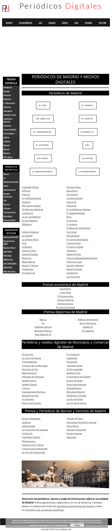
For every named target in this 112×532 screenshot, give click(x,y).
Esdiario (26, 202)
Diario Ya (71, 202)
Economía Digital (65, 307)
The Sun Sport (9, 212)
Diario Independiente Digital (82, 258)
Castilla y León (9, 115)
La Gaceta (27, 235)
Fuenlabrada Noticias (33, 391)
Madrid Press (74, 254)
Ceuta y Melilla (9, 129)
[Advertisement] (56, 51)
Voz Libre (71, 232)
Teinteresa (27, 269)
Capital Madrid (65, 300)
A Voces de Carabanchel (35, 448)
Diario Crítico (29, 250)
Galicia (6, 137)
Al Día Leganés (74, 369)
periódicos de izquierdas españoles (45, 509)
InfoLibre (71, 205)
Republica (72, 190)
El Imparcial (28, 272)
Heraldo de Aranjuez (33, 376)
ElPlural (26, 190)
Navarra (6, 153)
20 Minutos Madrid (32, 209)
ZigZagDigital (74, 388)
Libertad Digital (30, 187)
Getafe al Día (73, 373)
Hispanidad (73, 235)
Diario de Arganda (76, 384)
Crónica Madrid (30, 232)
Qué (24, 243)
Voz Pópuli (72, 194)
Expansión (65, 288)
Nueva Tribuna (30, 265)
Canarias (7, 107)
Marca (6, 174)
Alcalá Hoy (27, 354)
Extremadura (8, 133)
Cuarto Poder (74, 243)
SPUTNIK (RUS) (10, 263)
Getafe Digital (29, 384)
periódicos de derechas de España (75, 506)
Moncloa (26, 258)
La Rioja (6, 141)
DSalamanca (29, 441)
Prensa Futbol (9, 220)
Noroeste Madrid (76, 391)
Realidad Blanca (43, 330)
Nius (69, 216)
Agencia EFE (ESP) (10, 237)
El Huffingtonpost (31, 198)
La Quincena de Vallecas (35, 429)
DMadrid (27, 224)
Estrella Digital (30, 254)
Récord (6, 204)
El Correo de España (77, 239)
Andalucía (7, 87)
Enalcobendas (29, 361)
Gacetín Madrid (75, 265)
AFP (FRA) (7, 252)
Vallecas (26, 422)
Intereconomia (65, 303)
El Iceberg (72, 224)
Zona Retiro (73, 426)
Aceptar (77, 525)
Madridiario (28, 261)
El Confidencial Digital (78, 209)
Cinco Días (65, 292)
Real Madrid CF (43, 334)
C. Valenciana (9, 103)
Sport (5, 186)
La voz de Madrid (31, 216)
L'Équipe (7, 208)
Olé (5, 200)
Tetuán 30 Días (75, 418)
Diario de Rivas (75, 380)
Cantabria (7, 111)
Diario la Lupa (74, 261)
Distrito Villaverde (76, 429)
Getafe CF (88, 326)
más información (61, 525)
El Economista (65, 296)
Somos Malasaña (31, 418)
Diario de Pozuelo (31, 403)
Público (26, 194)
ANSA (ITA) (8, 259)
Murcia (6, 149)
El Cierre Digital (75, 246)
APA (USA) (7, 267)
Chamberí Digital (31, 437)
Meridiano (7, 216)
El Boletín (27, 246)
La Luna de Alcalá (31, 358)
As (4, 178)
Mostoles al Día (30, 395)
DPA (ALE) (7, 256)
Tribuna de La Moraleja (35, 365)
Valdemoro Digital (76, 395)
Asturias (7, 95)
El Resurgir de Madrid (78, 228)
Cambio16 (27, 213)
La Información (75, 198)
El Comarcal (73, 354)
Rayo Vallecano (88, 323)
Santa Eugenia (74, 433)
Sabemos (71, 250)
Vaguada (71, 437)
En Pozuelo (28, 399)
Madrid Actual (74, 269)
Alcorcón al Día (30, 369)
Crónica (26, 388)
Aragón (6, 91)
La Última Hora (30, 239)
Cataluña (7, 125)
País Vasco (7, 157)
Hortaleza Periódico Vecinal (81, 422)
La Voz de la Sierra (76, 403)
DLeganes (72, 361)
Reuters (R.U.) (9, 248)
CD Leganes (88, 330)
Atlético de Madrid (88, 319)
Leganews (72, 358)
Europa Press (74, 187)
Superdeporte (9, 190)
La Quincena (73, 276)
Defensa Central (43, 326)
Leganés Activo (74, 365)
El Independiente (76, 213)
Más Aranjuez (29, 373)
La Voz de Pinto (75, 399)
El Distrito (72, 220)
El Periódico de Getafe (78, 376)
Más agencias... (9, 271)
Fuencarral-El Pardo (33, 445)
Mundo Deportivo (11, 182)
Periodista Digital (31, 205)
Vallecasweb (28, 426)
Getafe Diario (29, 380)
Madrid (6, 145)
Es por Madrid (29, 220)
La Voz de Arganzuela (33, 452)
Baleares (7, 99)
